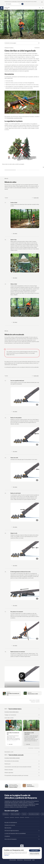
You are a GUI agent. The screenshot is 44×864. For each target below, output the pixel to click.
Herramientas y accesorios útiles (14, 118)
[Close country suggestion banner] (42, 2)
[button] (10, 170)
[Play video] (22, 676)
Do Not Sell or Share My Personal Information (34, 853)
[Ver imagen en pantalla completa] (25, 218)
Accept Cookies (34, 850)
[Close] (39, 848)
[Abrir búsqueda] (39, 8)
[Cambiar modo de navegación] (42, 8)
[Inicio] (1, 8)
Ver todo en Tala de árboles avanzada (12, 758)
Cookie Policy (6, 855)
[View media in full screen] (22, 149)
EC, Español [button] (6, 8)
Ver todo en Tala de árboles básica (12, 711)
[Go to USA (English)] (22, 4)
